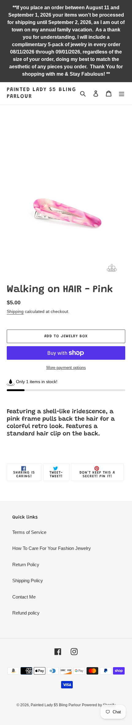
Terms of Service (29, 532)
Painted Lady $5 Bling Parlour (41, 93)
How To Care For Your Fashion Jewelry (51, 548)
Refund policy (26, 612)
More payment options (66, 367)
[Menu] (121, 93)
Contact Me (24, 596)
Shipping (15, 311)
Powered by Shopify (98, 705)
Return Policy (25, 564)
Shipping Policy (27, 580)
